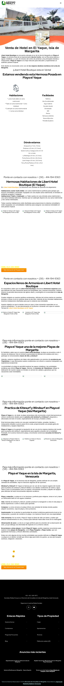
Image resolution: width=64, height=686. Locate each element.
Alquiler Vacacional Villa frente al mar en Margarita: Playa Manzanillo (47, 661)
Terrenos (39, 635)
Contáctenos (9, 628)
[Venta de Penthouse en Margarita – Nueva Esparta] (17, 667)
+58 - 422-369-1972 (31, 595)
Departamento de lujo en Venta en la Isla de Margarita (17, 661)
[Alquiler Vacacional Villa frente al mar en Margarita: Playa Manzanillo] (48, 657)
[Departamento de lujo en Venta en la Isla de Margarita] (17, 657)
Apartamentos (41, 628)
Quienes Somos (9, 622)
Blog (6, 641)
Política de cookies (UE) (43, 641)
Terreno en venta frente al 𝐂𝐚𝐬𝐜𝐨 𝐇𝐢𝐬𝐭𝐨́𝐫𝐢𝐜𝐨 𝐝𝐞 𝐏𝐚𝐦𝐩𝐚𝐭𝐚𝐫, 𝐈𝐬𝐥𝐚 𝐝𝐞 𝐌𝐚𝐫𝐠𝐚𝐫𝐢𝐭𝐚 (47, 671)
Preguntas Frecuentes (11, 635)
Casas (38, 622)
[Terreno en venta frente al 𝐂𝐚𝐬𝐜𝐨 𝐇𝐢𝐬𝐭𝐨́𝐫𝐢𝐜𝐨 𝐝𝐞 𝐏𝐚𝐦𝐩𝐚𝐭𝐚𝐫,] (48, 667)
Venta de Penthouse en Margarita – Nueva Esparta (17, 670)
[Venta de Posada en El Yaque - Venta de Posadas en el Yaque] (8, 3)
